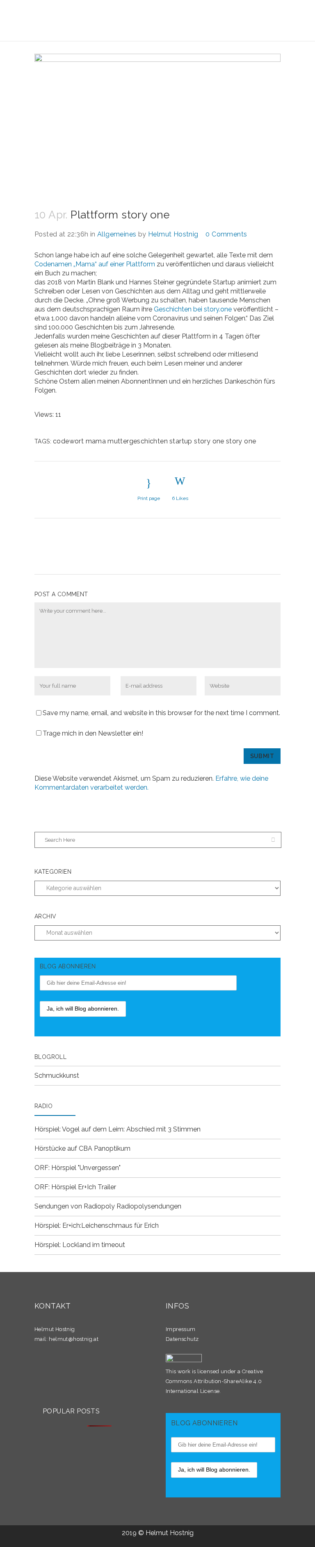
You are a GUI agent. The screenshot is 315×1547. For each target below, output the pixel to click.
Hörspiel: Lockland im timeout (79, 1245)
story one (241, 441)
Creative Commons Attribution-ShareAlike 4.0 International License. (214, 1381)
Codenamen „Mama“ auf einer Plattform (94, 264)
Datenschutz (182, 1339)
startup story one (196, 441)
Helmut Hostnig (173, 234)
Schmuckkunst (56, 1075)
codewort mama (79, 441)
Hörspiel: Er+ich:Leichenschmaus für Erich (96, 1225)
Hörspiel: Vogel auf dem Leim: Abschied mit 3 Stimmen (117, 1129)
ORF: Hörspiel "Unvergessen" (77, 1168)
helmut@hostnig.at (73, 1339)
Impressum (181, 1329)
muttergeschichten (137, 441)
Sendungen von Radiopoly (74, 1206)
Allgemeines (116, 234)
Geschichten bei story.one (192, 309)
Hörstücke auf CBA (63, 1148)
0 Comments (226, 234)
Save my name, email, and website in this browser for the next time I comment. (161, 713)
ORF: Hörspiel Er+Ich (65, 1187)
